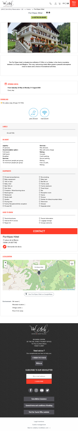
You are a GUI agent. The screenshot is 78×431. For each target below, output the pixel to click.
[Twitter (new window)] (47, 390)
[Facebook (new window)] (30, 390)
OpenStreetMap (71, 289)
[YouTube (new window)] (42, 390)
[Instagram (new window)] (36, 390)
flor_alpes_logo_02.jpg (13, 103)
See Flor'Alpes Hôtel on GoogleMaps (40, 294)
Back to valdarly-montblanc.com (38, 428)
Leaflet (63, 289)
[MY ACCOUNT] (56, 3)
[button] (60, 3)
